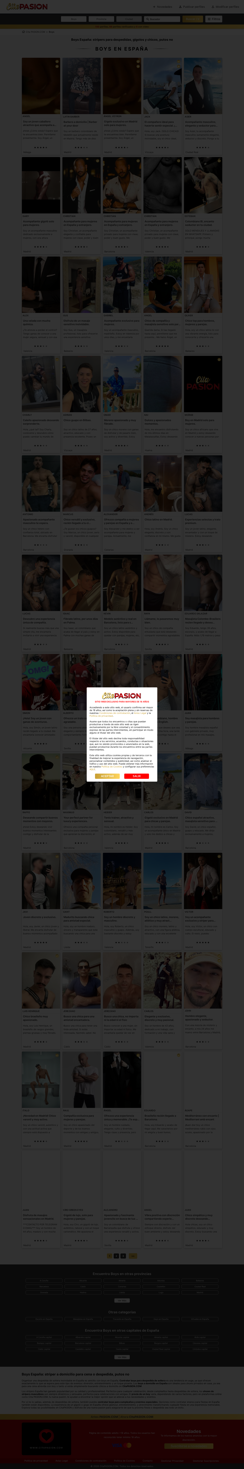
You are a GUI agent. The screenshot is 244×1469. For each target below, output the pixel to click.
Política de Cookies (111, 766)
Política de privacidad (101, 715)
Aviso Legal (140, 713)
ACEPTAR (107, 776)
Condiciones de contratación (114, 713)
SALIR (137, 776)
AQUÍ (92, 769)
